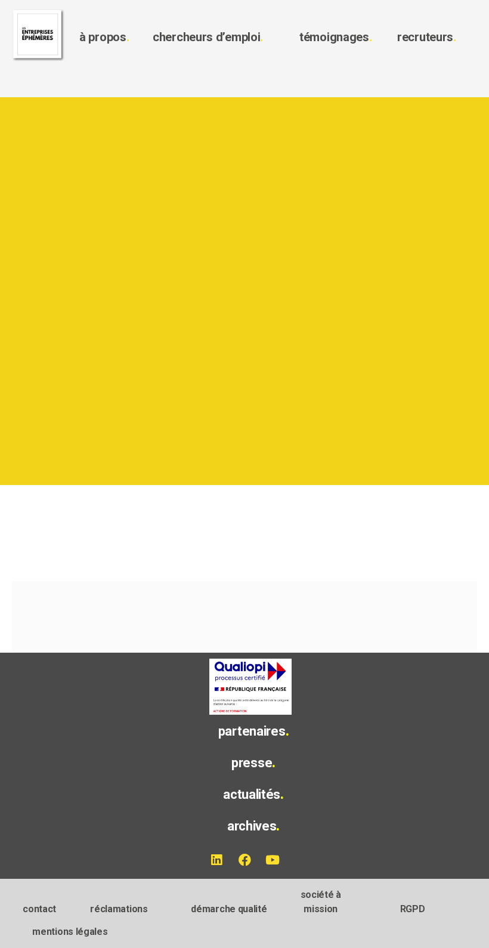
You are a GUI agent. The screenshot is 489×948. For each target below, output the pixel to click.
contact (39, 909)
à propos (104, 37)
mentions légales (69, 931)
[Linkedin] (216, 860)
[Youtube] (272, 860)
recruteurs (427, 37)
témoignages (335, 37)
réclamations (118, 909)
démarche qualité (229, 909)
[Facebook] (244, 860)
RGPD (412, 909)
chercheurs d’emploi (208, 37)
